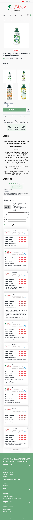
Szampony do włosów (25, 20)
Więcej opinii (16, 449)
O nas (4, 469)
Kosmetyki (6, 20)
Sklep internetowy (16, 517)
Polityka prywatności (8, 495)
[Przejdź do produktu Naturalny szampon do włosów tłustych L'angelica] (9, 76)
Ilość (5, 102)
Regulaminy (6, 493)
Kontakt (5, 476)
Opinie (4, 471)
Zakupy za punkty (8, 472)
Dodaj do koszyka (14, 109)
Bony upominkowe (8, 474)
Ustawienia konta (7, 508)
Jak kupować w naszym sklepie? (12, 498)
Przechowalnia (7, 509)
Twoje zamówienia (8, 506)
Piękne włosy (15, 20)
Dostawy (5, 483)
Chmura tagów (7, 511)
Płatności (5, 485)
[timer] (16, 126)
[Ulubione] (16, 15)
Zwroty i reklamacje (8, 496)
